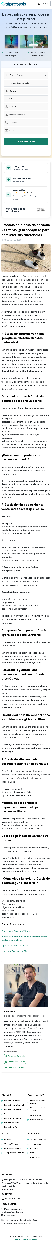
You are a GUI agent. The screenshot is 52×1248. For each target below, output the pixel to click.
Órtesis (7, 1139)
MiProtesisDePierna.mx (26, 1239)
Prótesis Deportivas (13, 1114)
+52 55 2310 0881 (13, 1199)
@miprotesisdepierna (13, 1212)
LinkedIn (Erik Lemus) (16, 1062)
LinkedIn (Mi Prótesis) (16, 1067)
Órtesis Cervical (11, 1144)
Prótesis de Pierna (12, 1100)
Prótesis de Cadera (12, 1118)
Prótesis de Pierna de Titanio (15, 931)
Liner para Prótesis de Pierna (15, 951)
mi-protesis (9, 1215)
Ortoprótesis (36, 1115)
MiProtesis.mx (36, 1157)
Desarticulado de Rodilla (38, 1102)
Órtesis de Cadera (12, 1148)
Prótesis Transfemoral (14, 1105)
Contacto (34, 1148)
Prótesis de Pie (10, 1127)
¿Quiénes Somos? (38, 1139)
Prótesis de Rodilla (12, 1122)
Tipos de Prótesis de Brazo (14, 945)
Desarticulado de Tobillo (38, 1109)
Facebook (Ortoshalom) (17, 1056)
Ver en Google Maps (8, 1189)
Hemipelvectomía (37, 1119)
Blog (32, 1153)
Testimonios (35, 1144)
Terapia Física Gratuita (14, 1153)
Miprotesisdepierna (13, 1209)
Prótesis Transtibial (12, 1109)
